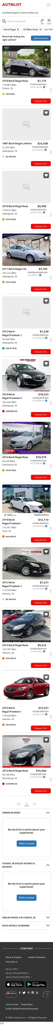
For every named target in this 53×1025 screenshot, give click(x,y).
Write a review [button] (26, 843)
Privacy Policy (27, 1004)
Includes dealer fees (38, 84)
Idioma (13, 993)
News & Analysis (14, 957)
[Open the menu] (48, 4)
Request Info (41, 100)
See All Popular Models (18, 973)
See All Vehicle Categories (19, 977)
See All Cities (12, 969)
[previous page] (18, 803)
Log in (47, 995)
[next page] (34, 803)
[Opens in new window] (15, 984)
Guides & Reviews (36, 957)
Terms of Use (12, 1004)
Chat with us (12, 961)
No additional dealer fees (37, 272)
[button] (42, 21)
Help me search (41, 38)
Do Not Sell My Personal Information (22, 1008)
